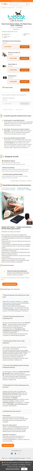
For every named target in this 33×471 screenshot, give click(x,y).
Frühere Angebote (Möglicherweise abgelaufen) (14, 95)
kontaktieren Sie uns (8, 307)
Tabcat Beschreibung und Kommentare (16, 185)
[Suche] (27, 4)
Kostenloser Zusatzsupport (8, 109)
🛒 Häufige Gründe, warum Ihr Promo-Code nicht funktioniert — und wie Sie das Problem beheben (16, 303)
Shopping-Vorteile (12, 156)
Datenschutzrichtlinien (13, 469)
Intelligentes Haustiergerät (7, 7)
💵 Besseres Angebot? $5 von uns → (10, 31)
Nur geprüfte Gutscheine (17, 1)
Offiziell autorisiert (19, 109)
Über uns (4, 458)
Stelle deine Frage (8, 445)
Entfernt (24, 35)
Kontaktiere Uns (16, 450)
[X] (16, 453)
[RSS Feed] (19, 453)
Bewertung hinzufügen (10, 284)
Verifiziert (5, 35)
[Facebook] (12, 453)
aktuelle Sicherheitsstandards (16, 171)
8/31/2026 (20, 27)
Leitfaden (5, 37)
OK (24, 469)
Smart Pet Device (21, 189)
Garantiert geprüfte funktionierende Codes (17, 116)
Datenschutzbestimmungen (17, 458)
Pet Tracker (19, 7)
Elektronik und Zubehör (10, 188)
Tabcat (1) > (16, 29)
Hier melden (7, 130)
